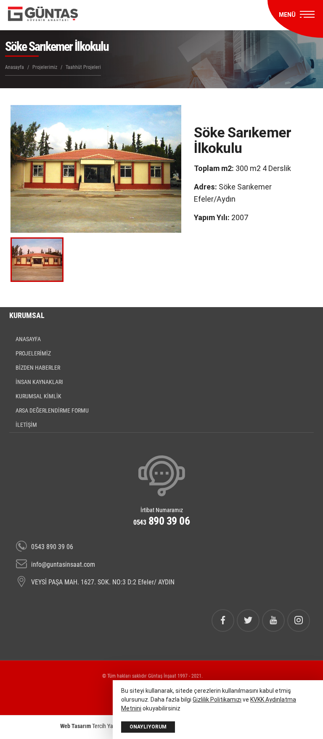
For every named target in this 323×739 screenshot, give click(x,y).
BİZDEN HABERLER (38, 367)
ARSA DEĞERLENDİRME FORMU (52, 410)
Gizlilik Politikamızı (217, 699)
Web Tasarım (75, 726)
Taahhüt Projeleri (83, 67)
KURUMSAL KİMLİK (38, 396)
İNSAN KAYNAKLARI (39, 382)
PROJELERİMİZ (33, 353)
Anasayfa (14, 67)
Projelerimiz (44, 67)
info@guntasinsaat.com (63, 564)
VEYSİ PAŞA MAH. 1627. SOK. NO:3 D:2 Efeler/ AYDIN (103, 582)
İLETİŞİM (26, 424)
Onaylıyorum (148, 727)
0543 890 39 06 (52, 547)
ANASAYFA (28, 339)
